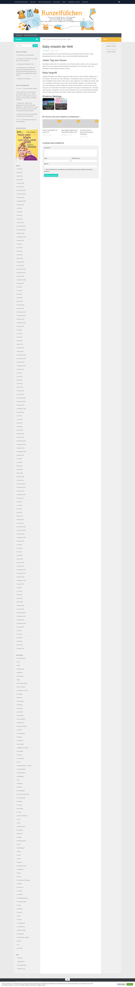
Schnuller (19, 891)
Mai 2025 (19, 172)
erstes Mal (62, 39)
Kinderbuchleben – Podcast (24, 765)
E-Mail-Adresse (76, 158)
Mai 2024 (19, 215)
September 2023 (21, 237)
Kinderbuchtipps (21, 769)
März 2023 (20, 258)
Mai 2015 (19, 594)
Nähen (19, 851)
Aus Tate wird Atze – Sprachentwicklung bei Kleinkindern (86, 132)
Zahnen (19, 941)
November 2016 (21, 530)
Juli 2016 (19, 544)
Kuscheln (19, 805)
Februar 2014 (20, 648)
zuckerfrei (19, 948)
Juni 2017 (19, 505)
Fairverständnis (21, 719)
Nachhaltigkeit (21, 848)
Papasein (19, 862)
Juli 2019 (19, 415)
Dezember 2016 (21, 526)
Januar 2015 (20, 609)
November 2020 (21, 358)
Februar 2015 (20, 605)
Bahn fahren (20, 676)
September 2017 (21, 494)
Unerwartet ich (21, 926)
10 (97, 121)
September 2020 (21, 365)
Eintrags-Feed (21, 961)
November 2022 (21, 272)
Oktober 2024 (20, 197)
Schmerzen (20, 887)
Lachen (19, 812)
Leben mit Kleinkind (22, 815)
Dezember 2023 (21, 226)
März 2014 (20, 645)
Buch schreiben (21, 687)
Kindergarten (20, 776)
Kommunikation (21, 797)
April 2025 (19, 176)
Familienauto (20, 722)
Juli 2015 (19, 587)
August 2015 (20, 584)
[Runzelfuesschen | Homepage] (57, 18)
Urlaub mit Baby (21, 930)
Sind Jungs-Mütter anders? (30, 88)
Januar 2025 (20, 186)
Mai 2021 (19, 337)
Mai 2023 (19, 251)
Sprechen (19, 912)
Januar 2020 (20, 394)
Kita (18, 780)
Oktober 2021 (20, 319)
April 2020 (19, 383)
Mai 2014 (19, 637)
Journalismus (20, 758)
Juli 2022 (19, 287)
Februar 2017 (20, 519)
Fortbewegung (21, 733)
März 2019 (20, 430)
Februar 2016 (20, 562)
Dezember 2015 (21, 569)
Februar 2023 (20, 262)
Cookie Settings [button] (121, 984)
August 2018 (20, 455)
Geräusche (20, 740)
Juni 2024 (19, 211)
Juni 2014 (19, 634)
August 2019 (20, 412)
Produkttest (20, 869)
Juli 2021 (19, 330)
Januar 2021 (20, 351)
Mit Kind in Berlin (21, 840)
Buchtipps (19, 694)
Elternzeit (19, 697)
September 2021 (21, 322)
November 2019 (21, 401)
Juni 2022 (19, 290)
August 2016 (20, 541)
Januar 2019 (20, 437)
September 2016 (21, 537)
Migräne (19, 837)
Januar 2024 (20, 222)
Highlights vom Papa (74, 2)
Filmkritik (19, 729)
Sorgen (19, 905)
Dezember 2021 (21, 312)
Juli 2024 (19, 208)
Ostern (19, 858)
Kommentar (47, 147)
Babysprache (20, 669)
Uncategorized (21, 923)
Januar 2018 (20, 480)
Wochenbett (20, 933)
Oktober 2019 (20, 405)
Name (46, 158)
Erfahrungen (52, 39)
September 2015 (21, 580)
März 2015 (20, 602)
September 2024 (21, 201)
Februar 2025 (20, 183)
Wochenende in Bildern (23, 937)
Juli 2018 (19, 458)
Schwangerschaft (21, 901)
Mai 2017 (19, 509)
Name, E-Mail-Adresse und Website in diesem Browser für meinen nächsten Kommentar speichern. (68, 170)
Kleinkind (19, 787)
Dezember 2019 (21, 398)
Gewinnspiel (56, 2)
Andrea (47, 50)
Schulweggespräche (22, 898)
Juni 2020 (19, 376)
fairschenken (20, 715)
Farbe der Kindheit (22, 726)
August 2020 (20, 369)
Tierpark (19, 919)
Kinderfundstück (21, 772)
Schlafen (19, 883)
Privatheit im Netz (21, 865)
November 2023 (21, 229)
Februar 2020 (20, 390)
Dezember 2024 (21, 190)
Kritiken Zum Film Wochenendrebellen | (27, 114)
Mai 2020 (19, 380)
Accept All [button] (130, 984)
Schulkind (19, 894)
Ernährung (20, 708)
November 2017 (21, 487)
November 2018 (21, 444)
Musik (18, 844)
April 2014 (19, 641)
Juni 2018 (19, 462)
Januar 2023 (20, 265)
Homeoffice (20, 751)
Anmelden (19, 958)
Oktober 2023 (20, 233)
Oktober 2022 (20, 276)
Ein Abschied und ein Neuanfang (25, 55)
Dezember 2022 (21, 269)
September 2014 (21, 623)
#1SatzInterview (21, 658)
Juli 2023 (19, 244)
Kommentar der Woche (23, 794)
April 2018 (19, 469)
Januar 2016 (20, 566)
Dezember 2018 (21, 441)
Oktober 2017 (20, 491)
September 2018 (21, 451)
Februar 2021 (20, 347)
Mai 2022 (19, 294)
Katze (18, 762)
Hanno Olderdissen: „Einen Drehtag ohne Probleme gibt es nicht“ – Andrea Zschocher (25, 94)
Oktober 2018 (20, 448)
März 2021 (20, 344)
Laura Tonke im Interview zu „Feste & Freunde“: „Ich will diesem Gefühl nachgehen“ (27, 108)
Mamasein (20, 830)
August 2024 (20, 204)
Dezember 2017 (21, 483)
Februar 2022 (20, 305)
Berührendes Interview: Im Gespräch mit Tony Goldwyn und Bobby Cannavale (26, 97)
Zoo (18, 944)
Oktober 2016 (20, 534)
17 (60, 121)
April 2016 (19, 555)
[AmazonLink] (27, 160)
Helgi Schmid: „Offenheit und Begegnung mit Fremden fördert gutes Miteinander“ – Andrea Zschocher (25, 105)
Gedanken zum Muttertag (23, 78)
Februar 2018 (20, 476)
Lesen (18, 819)
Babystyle (19, 672)
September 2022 (21, 279)
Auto (18, 661)
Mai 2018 (19, 466)
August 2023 (20, 240)
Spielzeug (19, 908)
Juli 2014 (19, 630)
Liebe (69, 39)
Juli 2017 (19, 501)
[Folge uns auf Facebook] (37, 39)
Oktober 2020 (20, 362)
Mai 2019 (19, 423)
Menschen (20, 833)
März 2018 (20, 473)
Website (46, 163)
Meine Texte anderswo (44, 2)
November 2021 (21, 315)
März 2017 (20, 516)
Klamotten (19, 783)
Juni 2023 (19, 247)
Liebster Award (21, 826)
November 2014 (21, 616)
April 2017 (19, 512)
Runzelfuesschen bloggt (23, 880)
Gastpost (19, 737)
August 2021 (20, 326)
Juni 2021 (19, 333)
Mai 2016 (19, 551)
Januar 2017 (20, 523)
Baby (44, 39)
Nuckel (19, 855)
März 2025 (20, 179)
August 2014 (20, 627)
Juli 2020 (19, 373)
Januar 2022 (20, 308)
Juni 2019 (19, 419)
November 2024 (21, 194)
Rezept (19, 876)
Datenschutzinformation (21, 2)
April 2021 (19, 340)
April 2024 (19, 219)
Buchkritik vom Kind (22, 690)
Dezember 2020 (21, 355)
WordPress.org (21, 968)
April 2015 (19, 598)
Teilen (18, 916)
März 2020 (20, 387)
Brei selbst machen (22, 683)
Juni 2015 (19, 591)
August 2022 (20, 283)
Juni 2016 (19, 548)
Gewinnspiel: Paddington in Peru (25, 64)
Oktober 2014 (20, 619)
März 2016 (20, 559)
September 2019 (21, 408)
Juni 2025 (19, 169)
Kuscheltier (20, 808)
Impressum (33, 2)
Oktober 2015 (20, 577)
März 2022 (20, 301)
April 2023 (19, 254)
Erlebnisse (20, 704)
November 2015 (21, 573)
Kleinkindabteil (21, 790)
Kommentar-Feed (21, 965)
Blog (18, 679)
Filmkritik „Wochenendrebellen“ (25, 116)
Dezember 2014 (21, 612)
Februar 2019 (20, 433)
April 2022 (19, 297)
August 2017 (20, 498)
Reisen (64, 2)
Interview (19, 755)
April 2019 (19, 426)
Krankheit (19, 801)
